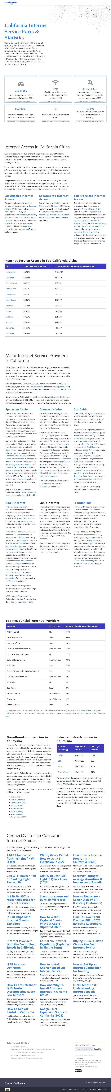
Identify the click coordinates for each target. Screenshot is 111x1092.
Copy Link (97, 1049)
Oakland (63, 189)
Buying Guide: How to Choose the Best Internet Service (88, 944)
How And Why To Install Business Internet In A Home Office (53, 990)
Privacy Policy (84, 1089)
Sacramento (11, 288)
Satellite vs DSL (17, 808)
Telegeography (16, 1055)
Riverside (10, 333)
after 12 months (64, 458)
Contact (63, 1089)
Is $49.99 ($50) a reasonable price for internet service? (21, 900)
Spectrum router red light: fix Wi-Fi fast (54, 898)
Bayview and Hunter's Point (89, 226)
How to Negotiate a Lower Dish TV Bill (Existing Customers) (87, 900)
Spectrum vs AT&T (18, 817)
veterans (9, 467)
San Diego (10, 277)
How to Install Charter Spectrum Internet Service (52, 967)
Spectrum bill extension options (21, 479)
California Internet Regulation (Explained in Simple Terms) (55, 944)
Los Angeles (11, 272)
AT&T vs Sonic (17, 805)
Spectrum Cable (17, 409)
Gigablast (80, 438)
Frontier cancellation (93, 555)
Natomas (50, 212)
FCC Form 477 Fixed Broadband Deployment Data (27, 1052)
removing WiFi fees (88, 450)
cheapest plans (70, 713)
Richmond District (92, 220)
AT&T (98, 209)
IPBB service (22, 540)
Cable (60, 755)
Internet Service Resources (96, 1083)
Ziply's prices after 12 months (18, 713)
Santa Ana (10, 328)
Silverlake (32, 214)
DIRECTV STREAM (13, 572)
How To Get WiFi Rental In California (20, 1010)
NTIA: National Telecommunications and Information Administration (33, 1049)
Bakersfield (11, 294)
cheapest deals (12, 549)
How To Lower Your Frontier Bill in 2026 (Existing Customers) (87, 920)
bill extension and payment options (88, 479)
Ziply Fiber (92, 540)
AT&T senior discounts (17, 543)
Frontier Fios (82, 503)
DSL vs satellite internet (60, 397)
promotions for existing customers (54, 441)
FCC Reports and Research (19, 1047)
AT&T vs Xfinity (17, 814)
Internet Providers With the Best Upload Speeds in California (21, 944)
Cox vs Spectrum (18, 799)
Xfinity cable (87, 209)
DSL (59, 761)
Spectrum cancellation (15, 458)
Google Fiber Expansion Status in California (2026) (54, 1012)
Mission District (80, 223)
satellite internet (36, 386)
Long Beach (11, 300)
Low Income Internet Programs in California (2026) (87, 858)
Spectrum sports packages (26, 473)
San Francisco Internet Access (89, 197)
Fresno (53, 189)
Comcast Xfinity (51, 409)
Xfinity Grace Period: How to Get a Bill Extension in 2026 (54, 858)
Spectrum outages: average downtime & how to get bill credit (87, 879)
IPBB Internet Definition (16, 966)
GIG (15, 444)
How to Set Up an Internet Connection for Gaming (87, 967)
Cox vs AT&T (16, 797)
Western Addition (98, 223)
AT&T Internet (15, 503)
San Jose (45, 189)
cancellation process (54, 713)
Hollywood (9, 217)
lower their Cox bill (85, 447)
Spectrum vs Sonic (18, 802)
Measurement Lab (17, 1058)
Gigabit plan (54, 435)
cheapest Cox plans (82, 470)
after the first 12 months (16, 456)
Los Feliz (8, 220)
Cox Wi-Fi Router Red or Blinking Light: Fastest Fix (21, 879)
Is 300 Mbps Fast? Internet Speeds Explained (19, 920)
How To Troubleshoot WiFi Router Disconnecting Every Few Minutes (22, 990)
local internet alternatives (22, 223)
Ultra (8, 444)
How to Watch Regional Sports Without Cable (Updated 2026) (51, 922)
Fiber (60, 766)
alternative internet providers (86, 232)
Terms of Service (73, 1089)
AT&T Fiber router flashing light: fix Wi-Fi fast (21, 858)
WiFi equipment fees (48, 453)
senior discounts (38, 713)
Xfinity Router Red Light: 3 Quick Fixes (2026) (53, 879)
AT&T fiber (17, 209)
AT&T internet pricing (14, 532)
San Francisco (11, 283)
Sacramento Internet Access (54, 197)
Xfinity (42, 206)
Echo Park (18, 217)
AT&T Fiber (53, 206)
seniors (28, 464)
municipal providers (61, 386)
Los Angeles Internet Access (19, 197)
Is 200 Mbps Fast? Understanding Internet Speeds (85, 988)
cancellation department (84, 456)
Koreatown (22, 214)
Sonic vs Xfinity (17, 811)
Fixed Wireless (64, 772)
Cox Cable (80, 409)
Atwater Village (30, 217)
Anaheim (10, 305)
